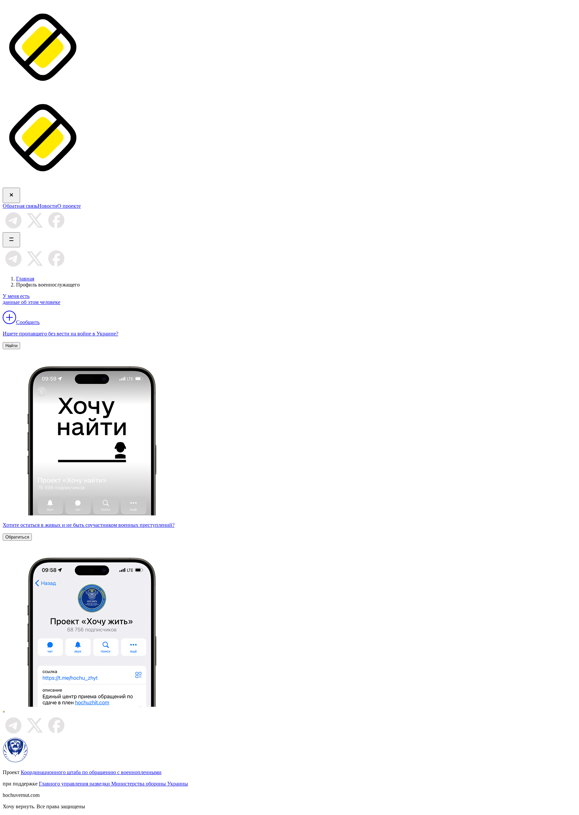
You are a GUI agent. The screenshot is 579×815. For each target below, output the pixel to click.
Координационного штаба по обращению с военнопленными (91, 772)
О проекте (69, 206)
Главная (25, 278)
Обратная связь (20, 206)
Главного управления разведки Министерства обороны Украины (113, 784)
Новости (47, 206)
